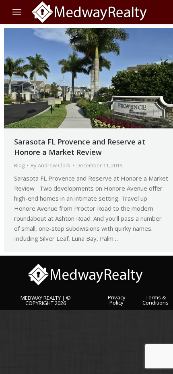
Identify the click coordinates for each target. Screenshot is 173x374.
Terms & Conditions (155, 299)
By (50, 165)
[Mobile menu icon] (17, 12)
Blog (19, 165)
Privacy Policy (117, 299)
